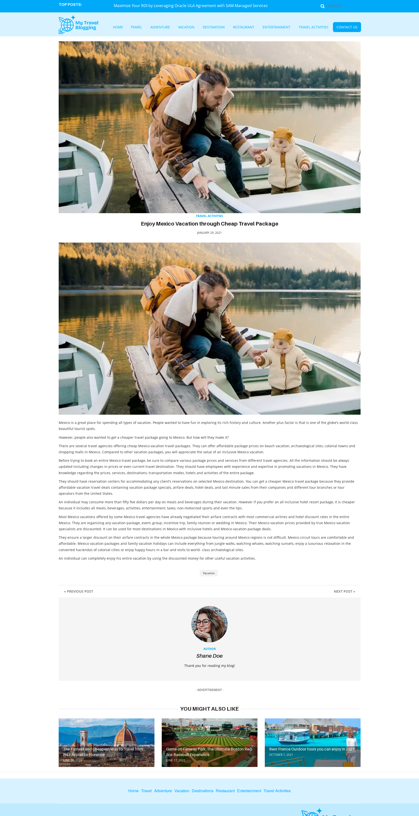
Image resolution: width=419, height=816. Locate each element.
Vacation (198, 27)
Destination (220, 27)
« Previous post (78, 591)
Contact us (324, 27)
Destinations (202, 790)
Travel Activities (298, 27)
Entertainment (269, 27)
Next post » (344, 591)
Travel (157, 27)
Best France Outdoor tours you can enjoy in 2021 (312, 749)
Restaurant (243, 27)
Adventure (177, 27)
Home (142, 27)
